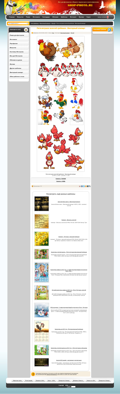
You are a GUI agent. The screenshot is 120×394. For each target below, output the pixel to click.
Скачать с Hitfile (60, 181)
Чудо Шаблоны (35, 23)
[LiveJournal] (90, 186)
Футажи (81, 17)
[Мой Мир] (88, 186)
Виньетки (20, 17)
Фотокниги (36, 17)
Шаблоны (64, 17)
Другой (53, 23)
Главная (12, 17)
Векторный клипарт (45, 23)
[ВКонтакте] (82, 186)
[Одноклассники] (86, 186)
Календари (46, 17)
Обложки (55, 17)
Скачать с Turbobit (61, 178)
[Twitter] (84, 186)
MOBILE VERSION (102, 17)
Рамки (28, 17)
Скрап (88, 17)
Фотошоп (73, 17)
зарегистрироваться (52, 374)
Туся (53, 32)
